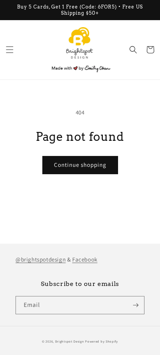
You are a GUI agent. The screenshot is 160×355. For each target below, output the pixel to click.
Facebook (84, 259)
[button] (9, 49)
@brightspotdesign (41, 259)
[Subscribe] (135, 305)
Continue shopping (80, 164)
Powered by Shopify (101, 341)
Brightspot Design (69, 341)
